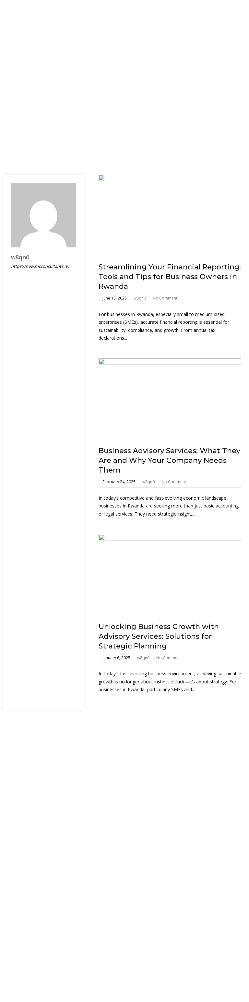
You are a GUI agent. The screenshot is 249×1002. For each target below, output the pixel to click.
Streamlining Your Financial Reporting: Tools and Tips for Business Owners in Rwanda (170, 277)
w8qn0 (140, 298)
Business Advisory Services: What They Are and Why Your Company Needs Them (169, 460)
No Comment (165, 298)
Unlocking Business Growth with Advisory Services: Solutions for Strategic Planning (159, 636)
